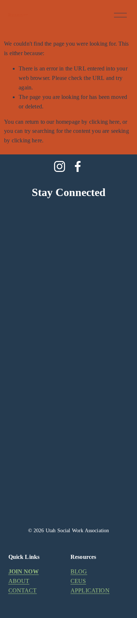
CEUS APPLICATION (90, 586)
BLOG (79, 571)
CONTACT (22, 590)
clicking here (104, 122)
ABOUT (19, 581)
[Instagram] (59, 166)
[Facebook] (78, 166)
